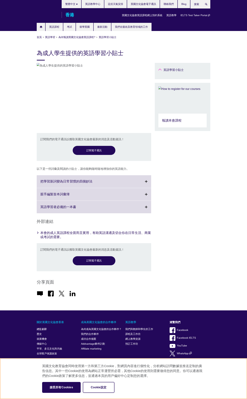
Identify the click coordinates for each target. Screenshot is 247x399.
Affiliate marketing (91, 348)
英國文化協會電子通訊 (143, 4)
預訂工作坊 (131, 343)
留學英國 (85, 26)
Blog (183, 4)
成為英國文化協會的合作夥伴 (98, 322)
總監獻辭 (42, 329)
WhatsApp (183, 353)
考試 (69, 26)
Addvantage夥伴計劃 (93, 343)
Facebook (182, 330)
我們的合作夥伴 (90, 334)
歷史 (39, 334)
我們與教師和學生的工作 (139, 329)
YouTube (182, 345)
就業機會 (42, 339)
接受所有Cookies (61, 387)
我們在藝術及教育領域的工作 (131, 26)
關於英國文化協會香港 (50, 322)
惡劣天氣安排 (115, 4)
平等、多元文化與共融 (49, 348)
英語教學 (171, 15)
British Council (47, 15)
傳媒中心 (42, 343)
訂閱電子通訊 (94, 150)
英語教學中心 (92, 4)
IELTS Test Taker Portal (194, 15)
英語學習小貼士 (173, 69)
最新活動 (102, 26)
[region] (123, 378)
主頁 (41, 27)
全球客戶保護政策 (47, 353)
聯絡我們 (169, 4)
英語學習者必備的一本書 (66, 209)
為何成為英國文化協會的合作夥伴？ (101, 329)
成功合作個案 (88, 339)
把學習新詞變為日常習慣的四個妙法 (74, 183)
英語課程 (54, 26)
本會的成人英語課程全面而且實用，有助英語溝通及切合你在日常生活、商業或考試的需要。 (95, 235)
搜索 (208, 5)
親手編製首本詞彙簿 (63, 196)
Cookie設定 (99, 387)
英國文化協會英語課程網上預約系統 (142, 15)
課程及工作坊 (132, 334)
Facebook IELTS (186, 337)
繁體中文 (70, 4)
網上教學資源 (132, 339)
